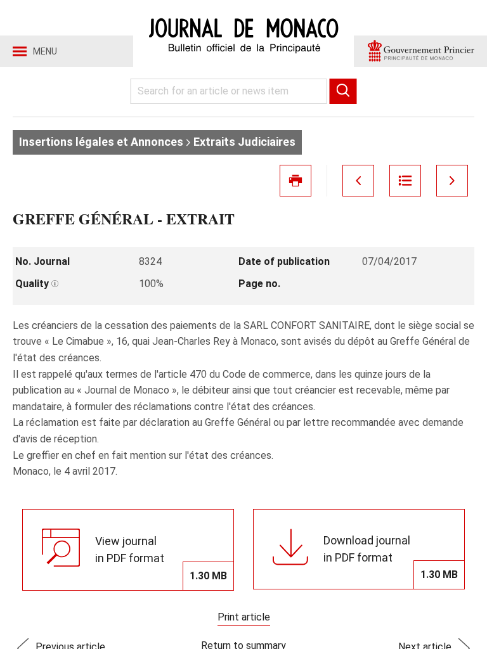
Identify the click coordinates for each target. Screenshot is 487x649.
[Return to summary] (405, 180)
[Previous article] (358, 180)
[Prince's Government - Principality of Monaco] (420, 51)
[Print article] (295, 180)
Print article (244, 617)
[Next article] (452, 180)
